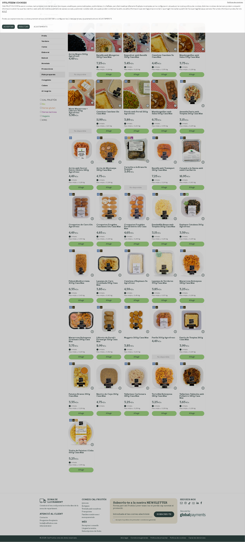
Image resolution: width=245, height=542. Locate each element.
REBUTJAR (23, 27)
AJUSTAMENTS (40, 27)
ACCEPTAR (8, 27)
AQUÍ (4, 12)
